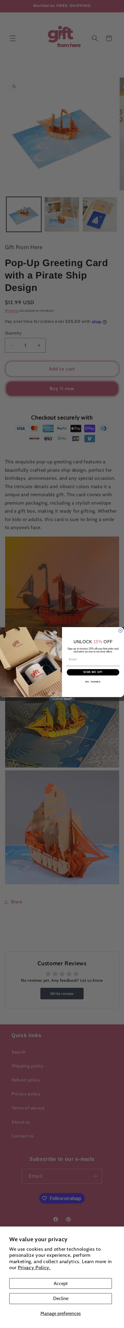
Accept (61, 1283)
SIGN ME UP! (93, 672)
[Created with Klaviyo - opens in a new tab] (62, 699)
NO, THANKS (92, 682)
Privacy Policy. (34, 1267)
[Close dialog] (120, 631)
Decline (60, 1298)
